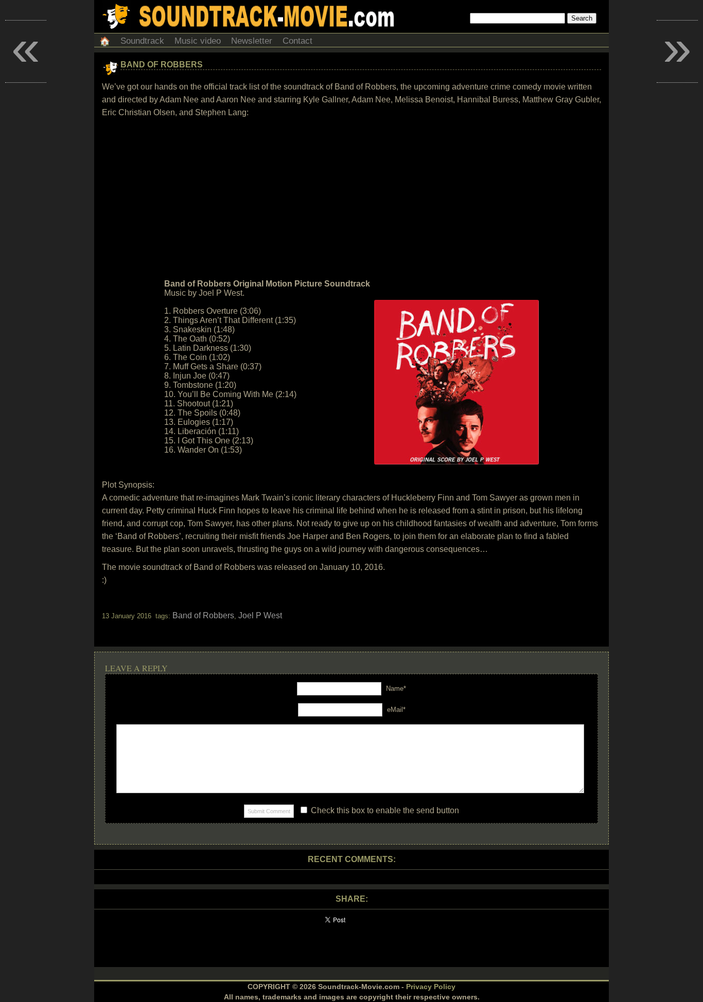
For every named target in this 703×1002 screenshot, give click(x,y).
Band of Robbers (161, 64)
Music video (197, 41)
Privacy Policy (430, 986)
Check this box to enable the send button (384, 810)
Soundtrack (142, 41)
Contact (297, 41)
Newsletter (251, 41)
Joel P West (260, 615)
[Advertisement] (351, 199)
